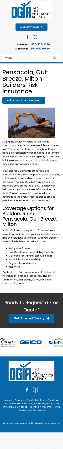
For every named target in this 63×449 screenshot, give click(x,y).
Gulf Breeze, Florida (45, 400)
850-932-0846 (40, 48)
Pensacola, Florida (24, 400)
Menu (9, 58)
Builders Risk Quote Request (23, 100)
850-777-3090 (40, 44)
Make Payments (30, 27)
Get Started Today (30, 318)
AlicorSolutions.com (18, 423)
